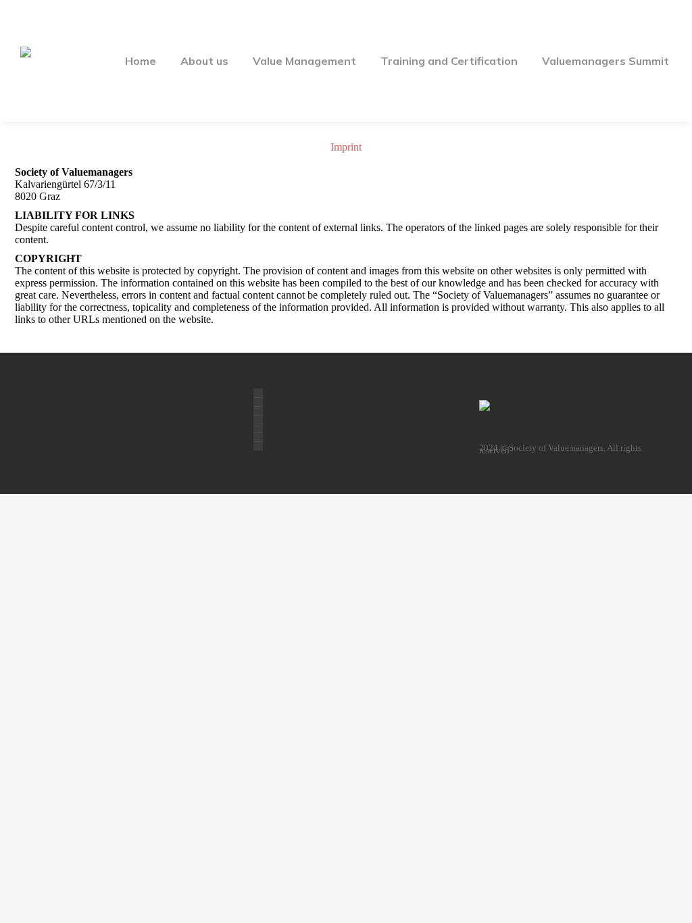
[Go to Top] (671, 902)
